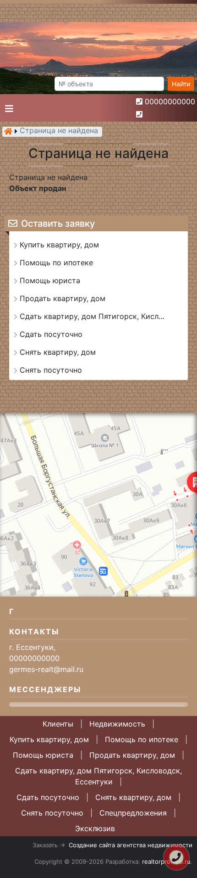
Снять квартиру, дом (133, 797)
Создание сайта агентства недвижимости (130, 845)
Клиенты (58, 723)
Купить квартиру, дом (49, 739)
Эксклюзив (95, 828)
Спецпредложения (133, 812)
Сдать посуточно (47, 797)
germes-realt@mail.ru (46, 669)
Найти (181, 84)
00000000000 (170, 101)
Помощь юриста (43, 755)
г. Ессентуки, (32, 647)
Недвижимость (117, 723)
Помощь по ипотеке (141, 739)
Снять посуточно (52, 812)
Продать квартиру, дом (132, 755)
